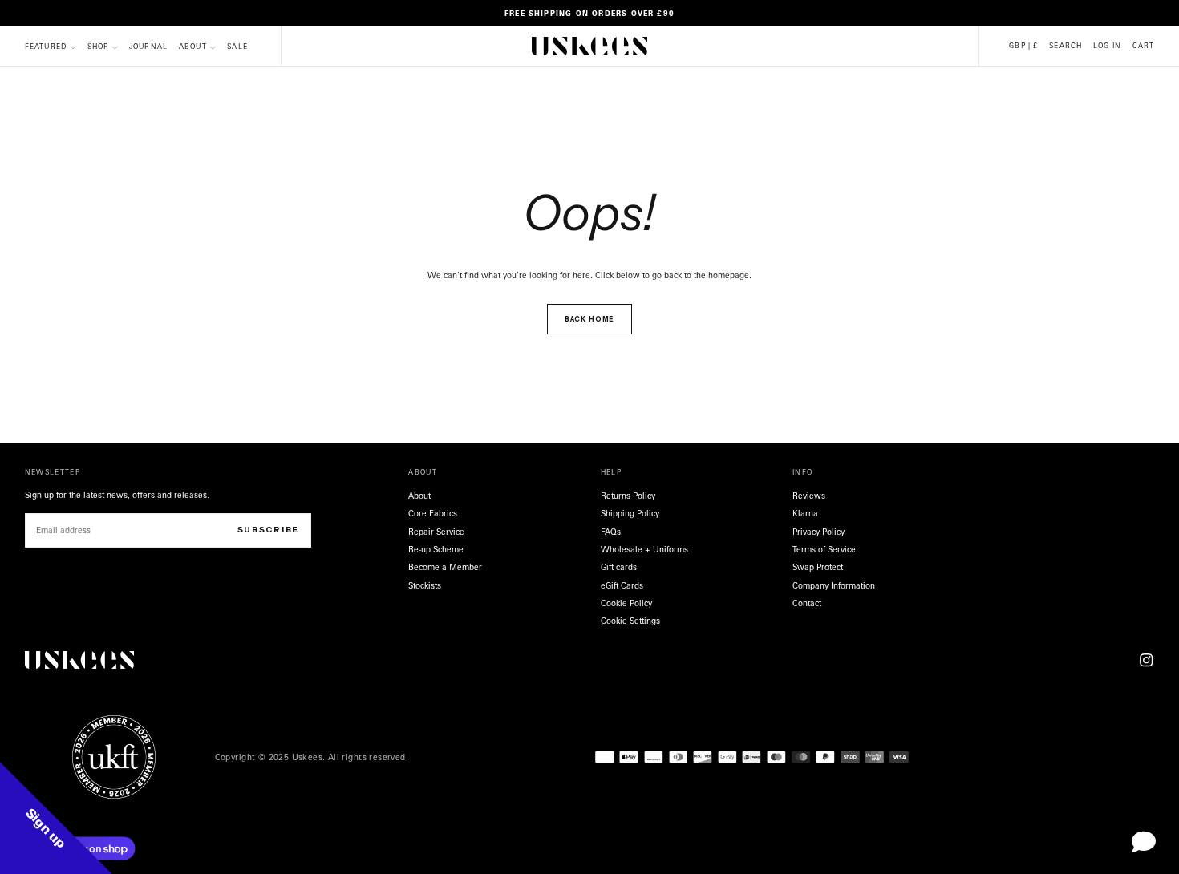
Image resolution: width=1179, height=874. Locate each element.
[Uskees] (79, 660)
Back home (590, 319)
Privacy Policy (818, 531)
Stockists (424, 585)
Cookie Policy (626, 603)
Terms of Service (824, 549)
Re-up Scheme (436, 549)
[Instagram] (1146, 660)
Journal (148, 46)
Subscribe (268, 529)
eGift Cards (622, 585)
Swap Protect (817, 567)
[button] (1023, 46)
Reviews (808, 495)
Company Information (833, 585)
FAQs (611, 531)
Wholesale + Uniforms (644, 549)
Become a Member (445, 567)
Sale (237, 46)
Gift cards (619, 567)
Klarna (805, 513)
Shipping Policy (630, 513)
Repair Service (436, 531)
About (193, 46)
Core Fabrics (432, 513)
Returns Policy (628, 495)
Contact (806, 603)
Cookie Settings (630, 620)
